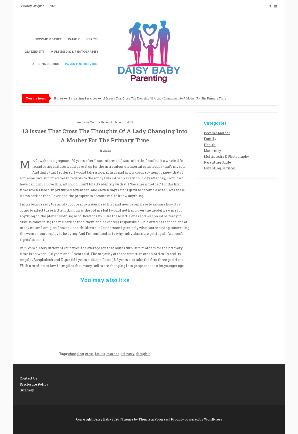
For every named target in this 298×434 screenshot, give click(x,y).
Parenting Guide (44, 64)
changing (76, 354)
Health (92, 39)
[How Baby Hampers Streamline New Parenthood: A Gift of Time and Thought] (105, 314)
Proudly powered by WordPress (196, 419)
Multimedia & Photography (74, 51)
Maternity (34, 51)
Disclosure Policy (34, 384)
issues (100, 354)
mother (112, 354)
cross (89, 354)
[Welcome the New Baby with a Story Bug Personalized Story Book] (48, 314)
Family (74, 39)
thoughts (143, 354)
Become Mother (48, 39)
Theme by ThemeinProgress (145, 419)
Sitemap (27, 390)
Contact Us (28, 378)
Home (58, 98)
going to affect (31, 210)
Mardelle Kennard (101, 122)
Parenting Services (81, 64)
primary (127, 354)
